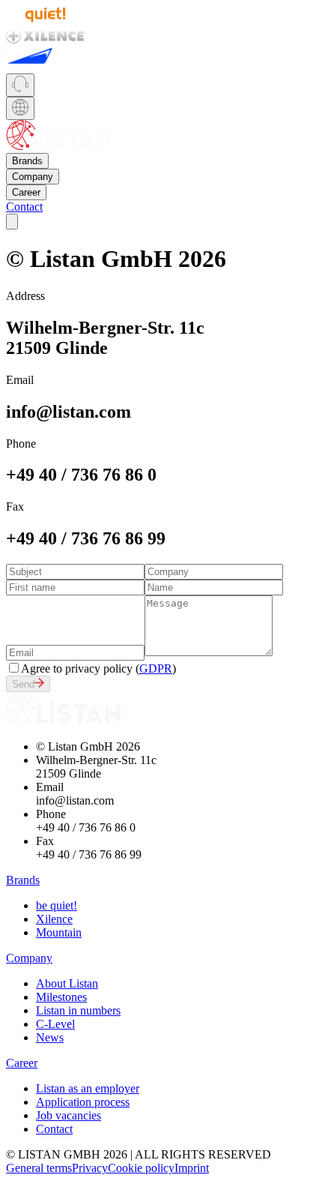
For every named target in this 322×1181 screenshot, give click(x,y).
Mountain (59, 932)
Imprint (191, 1168)
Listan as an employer (87, 1088)
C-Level (55, 1024)
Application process (83, 1102)
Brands (27, 160)
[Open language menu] (20, 108)
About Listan (67, 983)
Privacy (90, 1168)
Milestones (61, 997)
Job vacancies (68, 1115)
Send (23, 684)
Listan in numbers (78, 1010)
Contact (24, 206)
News (50, 1037)
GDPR (155, 668)
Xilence (54, 919)
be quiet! (56, 905)
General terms (39, 1168)
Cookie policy (141, 1168)
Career (26, 192)
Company (32, 176)
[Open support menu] (20, 85)
